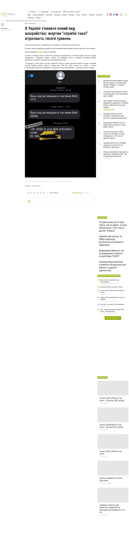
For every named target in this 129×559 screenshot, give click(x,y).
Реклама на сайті (73, 12)
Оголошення (49, 14)
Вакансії (64, 14)
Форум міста (31, 17)
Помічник (38, 17)
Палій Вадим (4, 28)
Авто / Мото (99, 14)
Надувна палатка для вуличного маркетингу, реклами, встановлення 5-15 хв (112, 509)
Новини (33, 12)
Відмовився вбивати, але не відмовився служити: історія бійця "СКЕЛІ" (114, 125)
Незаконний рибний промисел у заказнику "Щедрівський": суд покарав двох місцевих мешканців (115, 155)
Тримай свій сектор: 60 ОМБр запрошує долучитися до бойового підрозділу (114, 145)
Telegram (41, 52)
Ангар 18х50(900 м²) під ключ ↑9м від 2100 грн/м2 (111, 425)
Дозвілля (57, 12)
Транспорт (84, 14)
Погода (78, 14)
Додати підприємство (38, 14)
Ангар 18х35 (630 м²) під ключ (111, 452)
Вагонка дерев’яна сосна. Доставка (111, 479)
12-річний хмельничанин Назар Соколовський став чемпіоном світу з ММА (115, 94)
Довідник (45, 12)
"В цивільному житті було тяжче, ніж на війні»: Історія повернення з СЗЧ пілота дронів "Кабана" (113, 135)
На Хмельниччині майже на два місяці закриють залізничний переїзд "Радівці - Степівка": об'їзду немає (115, 84)
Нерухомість (57, 14)
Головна (2, 20)
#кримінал (28, 186)
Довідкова (92, 14)
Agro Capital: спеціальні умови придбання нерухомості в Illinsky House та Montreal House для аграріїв (115, 104)
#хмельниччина (36, 186)
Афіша (29, 14)
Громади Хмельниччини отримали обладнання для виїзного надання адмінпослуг (115, 116)
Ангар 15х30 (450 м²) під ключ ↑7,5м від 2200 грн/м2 (112, 399)
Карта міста (71, 14)
